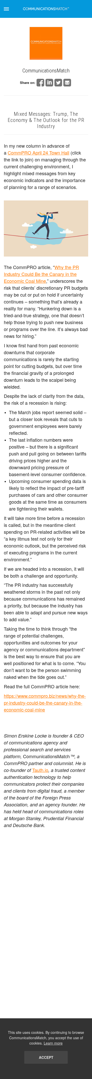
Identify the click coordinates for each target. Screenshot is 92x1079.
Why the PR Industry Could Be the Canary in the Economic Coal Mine (41, 274)
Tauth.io (40, 770)
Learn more (53, 1043)
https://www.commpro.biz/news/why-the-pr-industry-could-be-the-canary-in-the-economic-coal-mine (45, 702)
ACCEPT (46, 1057)
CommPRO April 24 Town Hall (38, 152)
